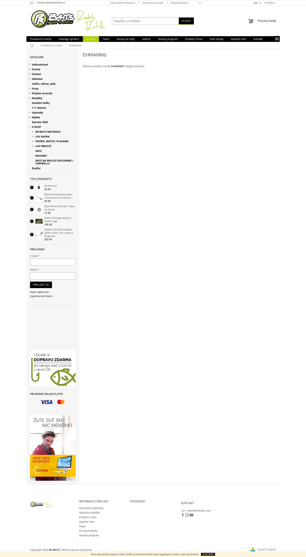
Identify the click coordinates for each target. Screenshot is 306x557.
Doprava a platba (152, 2)
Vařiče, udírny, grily (44, 83)
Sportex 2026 (40, 122)
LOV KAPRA (42, 136)
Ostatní (36, 74)
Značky (36, 168)
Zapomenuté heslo (41, 296)
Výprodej (37, 112)
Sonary (36, 69)
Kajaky (36, 117)
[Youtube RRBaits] (191, 515)
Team (82, 526)
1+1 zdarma (39, 107)
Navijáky (37, 98)
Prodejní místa (179, 2)
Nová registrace (39, 292)
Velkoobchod (40, 64)
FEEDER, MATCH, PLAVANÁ (51, 141)
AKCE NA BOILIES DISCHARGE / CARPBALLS (54, 162)
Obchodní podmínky (122, 2)
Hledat (186, 21)
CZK (255, 2)
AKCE (38, 151)
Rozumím (208, 554)
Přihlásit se (41, 284)
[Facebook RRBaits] (183, 515)
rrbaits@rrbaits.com (198, 510)
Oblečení (37, 79)
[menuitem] (40, 39)
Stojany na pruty (42, 93)
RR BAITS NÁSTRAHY (48, 131)
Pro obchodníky (88, 530)
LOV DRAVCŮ (43, 146)
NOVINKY (41, 155)
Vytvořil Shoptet (266, 549)
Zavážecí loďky (41, 103)
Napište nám (86, 521)
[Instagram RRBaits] (187, 515)
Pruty (35, 88)
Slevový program (89, 535)
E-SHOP (36, 127)
